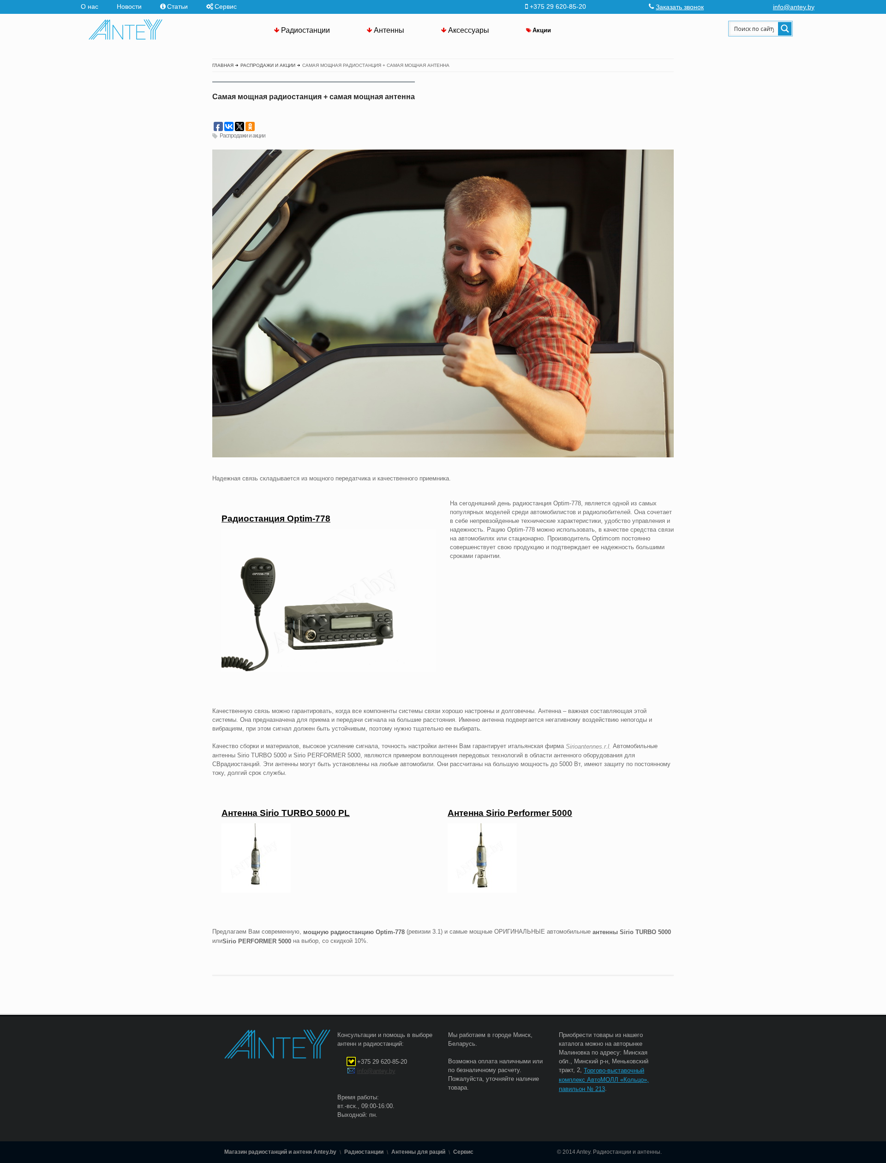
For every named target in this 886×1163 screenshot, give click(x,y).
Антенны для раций (418, 1152)
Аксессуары (468, 30)
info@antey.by (793, 7)
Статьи (177, 6)
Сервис (226, 6)
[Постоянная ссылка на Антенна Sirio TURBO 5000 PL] (256, 890)
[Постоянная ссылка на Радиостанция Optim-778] (329, 669)
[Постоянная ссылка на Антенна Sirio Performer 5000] (482, 890)
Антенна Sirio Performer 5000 (510, 813)
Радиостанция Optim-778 (276, 518)
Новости (129, 6)
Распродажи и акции (242, 135)
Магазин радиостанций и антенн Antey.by (280, 1152)
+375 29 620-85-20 (382, 1061)
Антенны (389, 30)
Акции (542, 30)
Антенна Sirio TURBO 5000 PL (286, 813)
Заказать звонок (680, 7)
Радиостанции (305, 30)
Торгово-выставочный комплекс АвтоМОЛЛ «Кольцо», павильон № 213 (604, 1079)
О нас (89, 6)
